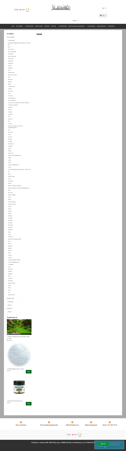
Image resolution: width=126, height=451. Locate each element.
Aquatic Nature (11, 283)
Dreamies (10, 114)
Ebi (9, 121)
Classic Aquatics (12, 100)
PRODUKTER (29, 26)
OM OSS (53, 26)
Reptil (9, 312)
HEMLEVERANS (101, 26)
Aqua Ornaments (12, 56)
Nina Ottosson (11, 294)
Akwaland (10, 280)
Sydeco (10, 250)
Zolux (9, 276)
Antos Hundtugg (12, 51)
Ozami (9, 206)
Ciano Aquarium (12, 98)
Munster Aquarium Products (14, 185)
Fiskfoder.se (11, 143)
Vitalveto (10, 271)
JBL (9, 292)
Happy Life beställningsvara (14, 155)
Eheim (9, 285)
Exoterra (10, 137)
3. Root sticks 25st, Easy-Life (14, 401)
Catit (9, 93)
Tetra (9, 252)
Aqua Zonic (10, 58)
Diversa (10, 109)
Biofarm (10, 81)
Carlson (10, 88)
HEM (13, 26)
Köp (28, 371)
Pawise (10, 211)
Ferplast (10, 141)
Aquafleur (10, 67)
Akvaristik (10, 301)
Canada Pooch (11, 86)
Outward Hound (12, 204)
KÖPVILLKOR (39, 26)
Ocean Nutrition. (12, 201)
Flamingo (10, 146)
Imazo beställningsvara (13, 164)
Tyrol (9, 266)
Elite (9, 130)
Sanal (9, 234)
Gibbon (10, 150)
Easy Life (10, 119)
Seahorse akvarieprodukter (14, 239)
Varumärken (11, 40)
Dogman (10, 112)
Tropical (10, 278)
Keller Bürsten (11, 176)
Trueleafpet (10, 264)
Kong (9, 178)
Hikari (9, 287)
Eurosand (10, 132)
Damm (10, 305)
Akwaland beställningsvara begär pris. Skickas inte (19, 43)
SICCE (9, 243)
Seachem (10, 236)
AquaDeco (10, 63)
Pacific (9, 208)
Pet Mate (10, 220)
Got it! (103, 444)
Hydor (9, 160)
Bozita (9, 84)
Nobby (9, 199)
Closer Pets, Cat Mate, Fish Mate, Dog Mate (18, 102)
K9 (8, 171)
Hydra (9, 162)
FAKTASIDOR (91, 26)
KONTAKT (47, 26)
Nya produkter (10, 37)
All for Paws (11, 49)
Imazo (9, 290)
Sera (9, 241)
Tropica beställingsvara (13, 262)
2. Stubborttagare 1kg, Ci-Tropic (15, 369)
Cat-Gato (10, 91)
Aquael (9, 65)
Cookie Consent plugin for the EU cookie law (109, 447)
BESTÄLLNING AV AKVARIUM (76, 26)
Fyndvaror (9, 308)
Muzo (9, 190)
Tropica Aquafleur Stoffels (14, 259)
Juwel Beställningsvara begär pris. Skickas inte (19, 169)
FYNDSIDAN (111, 26)
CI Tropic (10, 95)
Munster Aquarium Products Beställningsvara (19, 188)
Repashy (10, 227)
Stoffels (10, 248)
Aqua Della (10, 53)
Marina (9, 183)
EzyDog (10, 139)
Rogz (9, 232)
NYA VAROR (19, 26)
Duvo (9, 116)
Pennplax (10, 218)
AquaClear (10, 60)
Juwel (9, 167)
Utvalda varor (10, 298)
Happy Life (10, 153)
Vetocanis (10, 269)
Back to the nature (12, 74)
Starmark (10, 246)
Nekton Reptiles (12, 194)
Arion (9, 70)
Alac (9, 47)
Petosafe (10, 222)
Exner (9, 134)
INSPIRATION (63, 26)
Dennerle (10, 107)
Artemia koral (11, 72)
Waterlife (10, 273)
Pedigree (10, 215)
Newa (9, 197)
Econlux (10, 123)
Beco (9, 77)
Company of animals (13, 105)
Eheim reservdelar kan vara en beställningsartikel (15, 126)
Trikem (9, 255)
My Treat (10, 192)
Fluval (9, 148)
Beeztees (10, 79)
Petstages (10, 225)
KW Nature (10, 181)
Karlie (9, 174)
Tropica (10, 257)
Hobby (9, 157)
